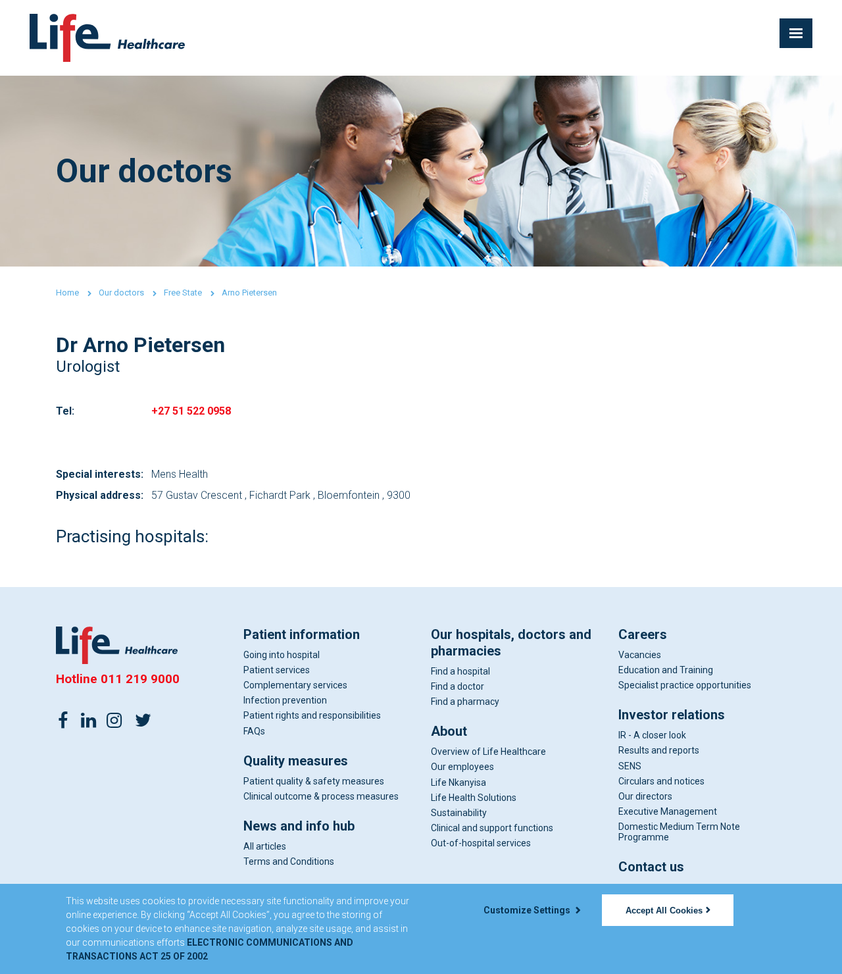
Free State (183, 292)
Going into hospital (281, 655)
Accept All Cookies (664, 910)
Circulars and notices (661, 781)
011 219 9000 (140, 678)
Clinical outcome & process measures (321, 796)
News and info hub (299, 826)
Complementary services (295, 685)
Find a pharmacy (465, 701)
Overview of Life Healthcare (488, 751)
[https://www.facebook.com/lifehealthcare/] (63, 719)
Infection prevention (285, 700)
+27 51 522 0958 (191, 411)
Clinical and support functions (492, 828)
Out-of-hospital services (481, 843)
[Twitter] (142, 719)
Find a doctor (457, 686)
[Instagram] (114, 719)
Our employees (462, 766)
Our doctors (121, 292)
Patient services (276, 670)
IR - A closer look (652, 735)
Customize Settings (527, 910)
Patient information (301, 634)
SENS (629, 766)
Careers (642, 634)
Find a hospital (460, 671)
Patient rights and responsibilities (312, 715)
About (449, 731)
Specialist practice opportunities (684, 685)
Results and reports (658, 750)
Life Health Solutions (473, 797)
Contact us (651, 867)
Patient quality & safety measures (313, 781)
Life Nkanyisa (458, 782)
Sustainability (459, 812)
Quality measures (295, 761)
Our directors (645, 796)
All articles (264, 846)
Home (67, 292)
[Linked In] (88, 719)
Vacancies (639, 655)
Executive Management (667, 811)
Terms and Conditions (288, 861)
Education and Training (665, 670)
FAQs (254, 731)
